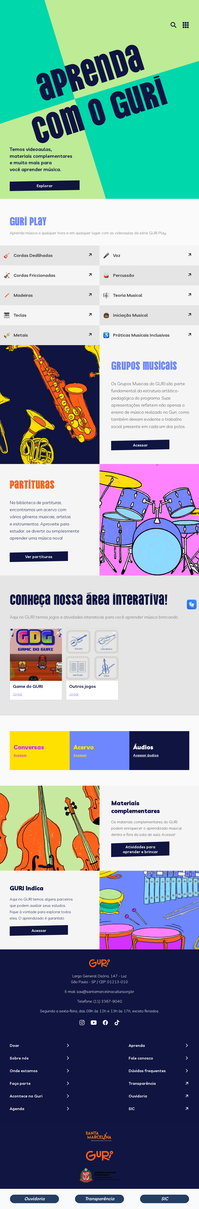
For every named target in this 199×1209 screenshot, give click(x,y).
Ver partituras (38, 556)
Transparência (99, 1198)
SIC (164, 1198)
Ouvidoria (34, 1198)
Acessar (140, 445)
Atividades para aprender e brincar (140, 849)
